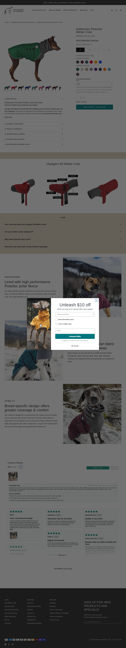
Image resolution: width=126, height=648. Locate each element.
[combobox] (74, 314)
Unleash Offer (75, 336)
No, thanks (75, 346)
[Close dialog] (96, 300)
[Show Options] (93, 314)
